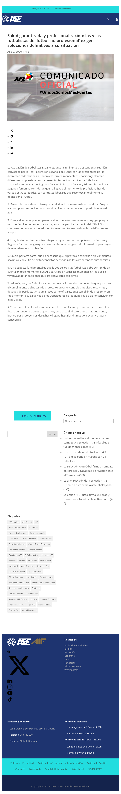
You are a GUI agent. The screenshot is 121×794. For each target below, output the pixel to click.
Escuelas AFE (47, 555)
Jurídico (68, 648)
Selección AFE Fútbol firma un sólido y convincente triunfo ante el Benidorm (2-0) (88, 499)
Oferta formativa (16, 577)
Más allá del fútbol (17, 571)
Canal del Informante (56, 769)
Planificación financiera (19, 582)
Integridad (13, 566)
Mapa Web (35, 769)
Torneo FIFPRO (44, 604)
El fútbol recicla (31, 555)
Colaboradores (45, 538)
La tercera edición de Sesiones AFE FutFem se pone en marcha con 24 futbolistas (84, 457)
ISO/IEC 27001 (95, 769)
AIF (36, 522)
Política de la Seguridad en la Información (60, 763)
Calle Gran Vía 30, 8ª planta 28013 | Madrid (32, 728)
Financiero (32, 560)
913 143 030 (26, 734)
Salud (67, 659)
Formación (69, 652)
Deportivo (69, 655)
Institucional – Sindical (76, 645)
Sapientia (36, 588)
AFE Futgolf (27, 522)
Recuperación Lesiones (19, 588)
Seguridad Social (16, 593)
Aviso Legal (78, 769)
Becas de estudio (37, 533)
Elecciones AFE (15, 555)
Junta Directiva (27, 566)
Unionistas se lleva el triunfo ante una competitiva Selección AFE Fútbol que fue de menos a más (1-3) (86, 442)
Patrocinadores (46, 577)
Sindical (33, 599)
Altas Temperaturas (17, 527)
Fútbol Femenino (73, 666)
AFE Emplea (14, 522)
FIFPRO (22, 560)
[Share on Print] (12, 153)
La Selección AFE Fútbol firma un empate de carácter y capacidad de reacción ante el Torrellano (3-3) (88, 471)
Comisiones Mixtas (17, 544)
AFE (27, 51)
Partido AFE (31, 577)
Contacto (20, 769)
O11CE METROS (35, 571)
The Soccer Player (16, 604)
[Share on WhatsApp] (12, 142)
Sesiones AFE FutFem (18, 599)
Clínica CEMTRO (29, 538)
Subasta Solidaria (48, 599)
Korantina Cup (43, 566)
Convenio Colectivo (17, 549)
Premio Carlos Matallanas (43, 582)
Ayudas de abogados (18, 533)
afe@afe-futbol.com (27, 741)
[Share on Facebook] (12, 136)
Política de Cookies (97, 763)
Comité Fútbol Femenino (39, 544)
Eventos (12, 560)
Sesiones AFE (32, 593)
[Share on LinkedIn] (12, 148)
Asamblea (33, 527)
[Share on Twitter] (12, 131)
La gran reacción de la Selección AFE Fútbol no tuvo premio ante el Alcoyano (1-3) (87, 485)
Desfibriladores (35, 549)
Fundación (69, 662)
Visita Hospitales (29, 610)
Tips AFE (31, 604)
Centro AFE (13, 538)
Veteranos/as (71, 669)
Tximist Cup (14, 610)
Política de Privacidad (22, 763)
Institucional (45, 560)
